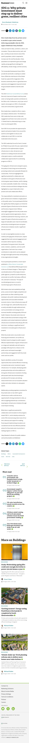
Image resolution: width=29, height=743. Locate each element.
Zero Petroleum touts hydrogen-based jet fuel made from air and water (15, 526)
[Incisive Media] (4, 723)
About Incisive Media (7, 691)
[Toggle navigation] (26, 3)
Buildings (3, 454)
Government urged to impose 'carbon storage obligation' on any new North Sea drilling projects (15, 492)
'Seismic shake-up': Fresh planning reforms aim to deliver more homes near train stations (14, 657)
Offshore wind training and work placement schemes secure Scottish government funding (15, 514)
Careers (3, 702)
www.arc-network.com (12, 737)
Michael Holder (8, 625)
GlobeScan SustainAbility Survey (15, 94)
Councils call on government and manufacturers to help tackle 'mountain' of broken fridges (14, 479)
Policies (3, 699)
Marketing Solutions (7, 689)
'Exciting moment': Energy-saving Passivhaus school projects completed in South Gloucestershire (14, 612)
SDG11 (9, 454)
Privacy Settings (6, 694)
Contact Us (4, 686)
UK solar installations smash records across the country (15, 504)
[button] (23, 3)
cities (13, 456)
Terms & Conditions (7, 697)
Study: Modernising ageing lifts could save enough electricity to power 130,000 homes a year (13, 567)
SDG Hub (8, 456)
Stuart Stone (8, 579)
